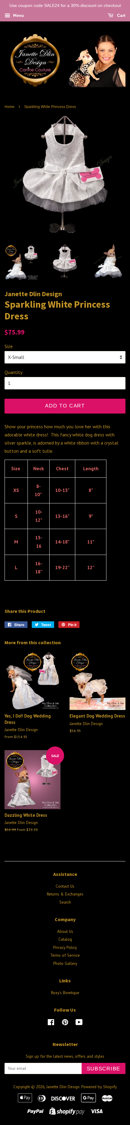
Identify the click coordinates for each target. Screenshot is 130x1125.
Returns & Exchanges (65, 894)
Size (9, 346)
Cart (120, 15)
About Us (65, 931)
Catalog (65, 939)
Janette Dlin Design (63, 1086)
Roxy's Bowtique (65, 992)
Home (10, 107)
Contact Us (65, 886)
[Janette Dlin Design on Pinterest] (65, 1023)
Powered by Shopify (99, 1086)
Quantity (13, 372)
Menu (18, 15)
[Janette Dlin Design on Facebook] (50, 1023)
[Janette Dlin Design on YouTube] (79, 1023)
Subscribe (103, 1069)
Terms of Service (65, 955)
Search (65, 902)
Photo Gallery (65, 963)
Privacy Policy (65, 947)
